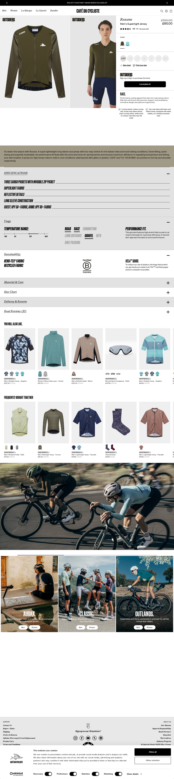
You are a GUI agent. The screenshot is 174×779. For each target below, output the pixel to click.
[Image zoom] (35, 61)
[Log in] (165, 10)
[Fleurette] (87, 422)
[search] (161, 10)
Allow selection (153, 760)
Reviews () (144, 29)
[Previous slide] (7, 3)
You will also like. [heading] (13, 324)
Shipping (6, 732)
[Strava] (94, 738)
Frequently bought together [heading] (18, 397)
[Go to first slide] (167, 3)
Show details (132, 774)
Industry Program (164, 741)
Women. (34, 627)
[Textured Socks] (121, 422)
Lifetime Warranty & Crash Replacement (19, 738)
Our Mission (166, 725)
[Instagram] (75, 738)
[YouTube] (88, 738)
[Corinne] (53, 422)
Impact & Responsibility (161, 729)
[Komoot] (100, 738)
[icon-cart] (170, 10)
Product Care (8, 741)
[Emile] (121, 349)
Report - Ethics (9, 729)
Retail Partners (165, 732)
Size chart (127, 65)
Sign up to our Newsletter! (88, 731)
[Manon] (87, 349)
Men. (23, 627)
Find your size (141, 65)
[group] (20, 356)
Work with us (165, 738)
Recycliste (167, 735)
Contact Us (7, 725)
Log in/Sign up (145, 84)
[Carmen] (53, 349)
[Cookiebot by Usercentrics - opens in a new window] (16, 774)
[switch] (73, 774)
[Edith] (19, 422)
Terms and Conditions (11, 744)
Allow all (153, 752)
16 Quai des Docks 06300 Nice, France (156, 744)
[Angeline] (19, 349)
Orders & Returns (10, 735)
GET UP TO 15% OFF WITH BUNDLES (87, 3)
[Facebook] (81, 738)
